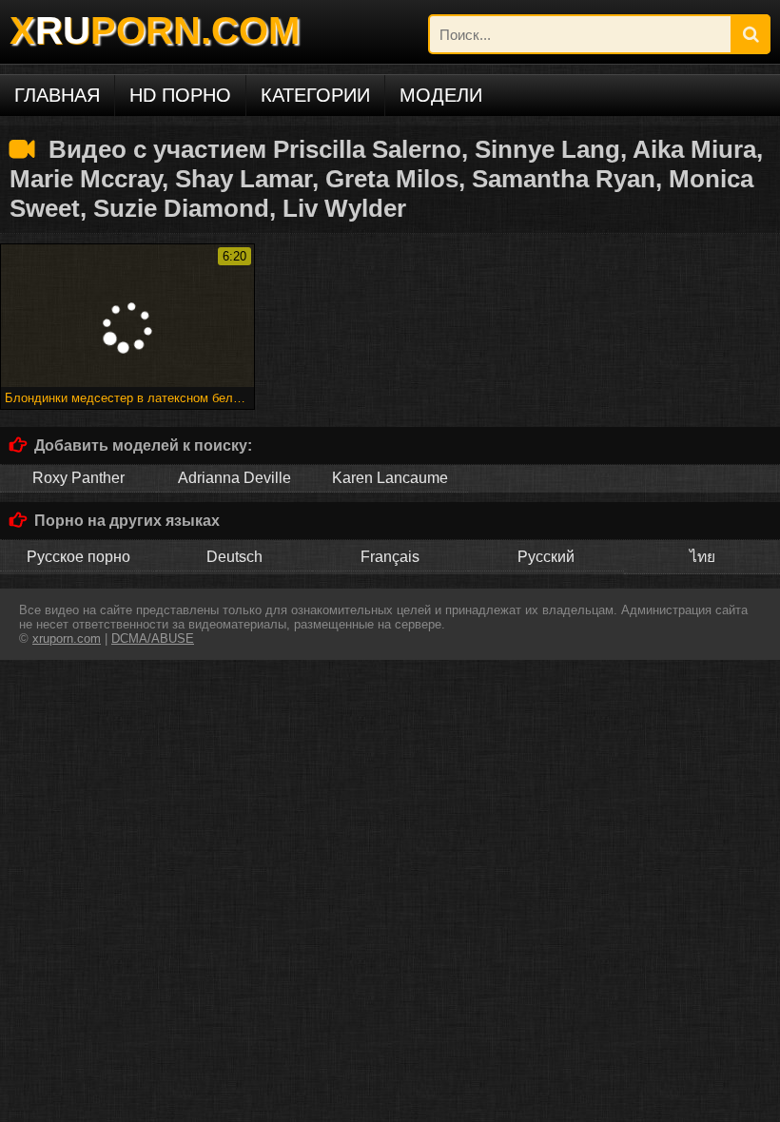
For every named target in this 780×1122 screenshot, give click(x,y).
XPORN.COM (155, 30)
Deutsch (234, 557)
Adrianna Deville (234, 478)
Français (390, 557)
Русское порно (78, 557)
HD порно (180, 95)
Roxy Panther (78, 478)
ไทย (702, 557)
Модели (441, 95)
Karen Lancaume (390, 478)
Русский (546, 557)
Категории (315, 95)
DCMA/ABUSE (152, 638)
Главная (57, 95)
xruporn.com (66, 638)
